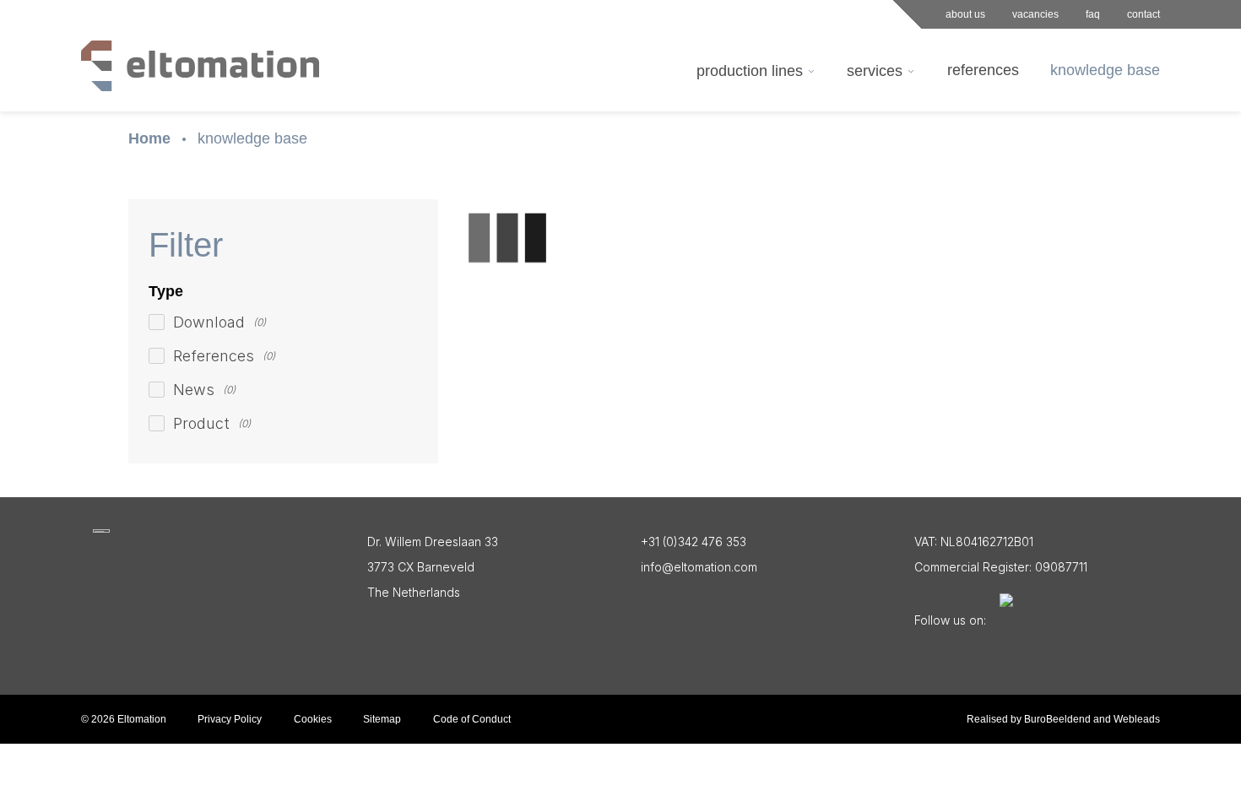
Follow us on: (950, 620)
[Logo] (101, 531)
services (874, 70)
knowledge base (252, 138)
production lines (749, 70)
